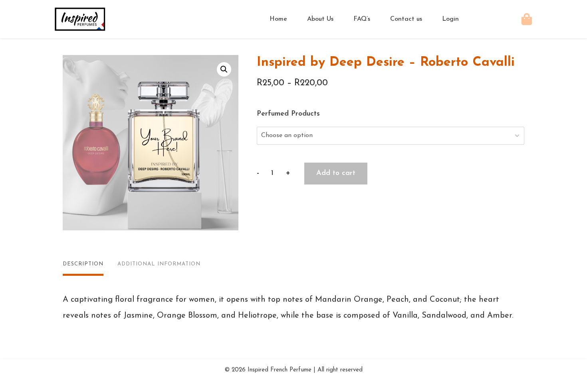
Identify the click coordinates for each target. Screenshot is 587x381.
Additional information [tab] (158, 264)
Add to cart (335, 173)
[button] (224, 69)
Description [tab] (83, 264)
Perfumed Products (288, 114)
